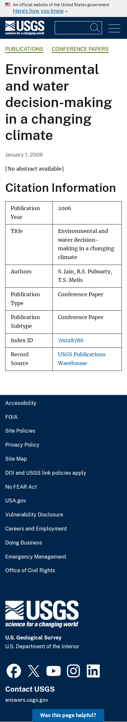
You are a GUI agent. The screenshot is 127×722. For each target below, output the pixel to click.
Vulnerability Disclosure (34, 515)
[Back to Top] (103, 698)
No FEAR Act (21, 487)
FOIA (11, 417)
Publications (24, 49)
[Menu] (114, 28)
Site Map (16, 459)
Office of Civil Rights (30, 571)
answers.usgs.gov (26, 700)
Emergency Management (35, 557)
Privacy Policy (22, 445)
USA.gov (15, 501)
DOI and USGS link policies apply (45, 473)
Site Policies (20, 431)
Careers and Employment (36, 529)
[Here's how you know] (63, 8)
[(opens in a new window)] (13, 670)
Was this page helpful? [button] (68, 715)
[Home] (24, 33)
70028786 (71, 340)
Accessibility (20, 403)
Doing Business (23, 543)
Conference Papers (80, 49)
